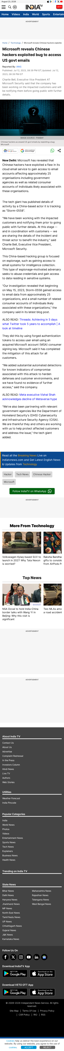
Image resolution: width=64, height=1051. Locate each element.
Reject (47, 1047)
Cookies (10, 1040)
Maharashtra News (41, 890)
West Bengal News (41, 904)
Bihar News (8, 890)
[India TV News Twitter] (58, 1)
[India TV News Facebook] (55, 1)
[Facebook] (5, 957)
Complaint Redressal (12, 756)
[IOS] (48, 1)
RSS (43, 1014)
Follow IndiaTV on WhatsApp (29, 491)
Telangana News (40, 899)
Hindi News (8, 769)
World (35, 14)
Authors (6, 777)
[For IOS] (42, 992)
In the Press (8, 760)
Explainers (7, 851)
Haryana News (9, 899)
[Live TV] (59, 7)
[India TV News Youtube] (61, 1)
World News (8, 824)
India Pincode (9, 802)
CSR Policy (24, 1014)
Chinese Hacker (42, 474)
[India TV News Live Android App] (14, 973)
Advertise (7, 751)
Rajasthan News (40, 895)
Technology (16, 43)
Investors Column (11, 764)
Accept (29, 1047)
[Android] (51, 1)
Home (5, 14)
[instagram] (21, 957)
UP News (7, 921)
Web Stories (8, 782)
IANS (18, 66)
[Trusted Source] (28, 150)
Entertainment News (12, 838)
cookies (13, 1047)
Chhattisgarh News (12, 926)
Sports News (8, 842)
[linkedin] (36, 957)
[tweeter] (13, 957)
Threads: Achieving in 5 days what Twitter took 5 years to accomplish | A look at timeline (31, 324)
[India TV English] (34, 7)
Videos (16, 14)
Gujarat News (9, 930)
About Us (7, 747)
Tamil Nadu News (11, 917)
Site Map (14, 1010)
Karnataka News (10, 939)
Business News (10, 855)
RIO (35, 1014)
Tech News (22, 474)
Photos (5, 829)
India (26, 14)
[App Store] (42, 973)
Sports (46, 14)
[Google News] (10, 150)
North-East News (11, 912)
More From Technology (32, 525)
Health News (8, 859)
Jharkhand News (11, 904)
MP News (7, 908)
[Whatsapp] (52, 151)
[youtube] (29, 957)
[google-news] (44, 957)
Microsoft (9, 481)
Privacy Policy (47, 1010)
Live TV (6, 773)
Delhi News (8, 895)
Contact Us (8, 742)
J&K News (7, 934)
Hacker (8, 474)
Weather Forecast (11, 798)
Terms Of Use (29, 1010)
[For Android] (14, 992)
